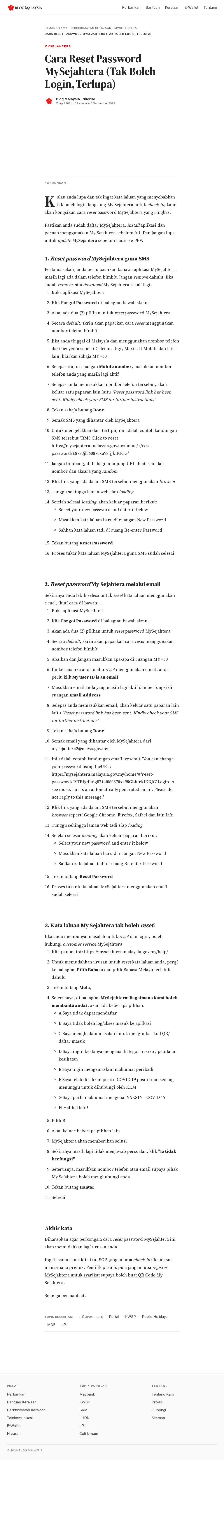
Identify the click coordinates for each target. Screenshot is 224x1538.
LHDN (84, 1418)
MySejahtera (125, 28)
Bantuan (153, 7)
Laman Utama (56, 28)
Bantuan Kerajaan (22, 1402)
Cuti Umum (88, 1433)
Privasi (157, 1402)
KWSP (130, 1316)
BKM (83, 1410)
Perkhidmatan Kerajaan (91, 28)
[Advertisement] (112, 138)
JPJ (64, 1324)
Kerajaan (172, 7)
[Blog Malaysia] (24, 7)
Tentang (210, 7)
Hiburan (14, 1433)
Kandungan (55, 183)
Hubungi (159, 1410)
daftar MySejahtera (106, 225)
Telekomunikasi (20, 1418)
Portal (114, 1316)
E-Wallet (191, 7)
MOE (51, 1324)
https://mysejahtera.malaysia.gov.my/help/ (126, 952)
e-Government (91, 1316)
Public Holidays (155, 1316)
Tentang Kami (163, 1394)
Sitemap (158, 1418)
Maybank (87, 1394)
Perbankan (131, 7)
